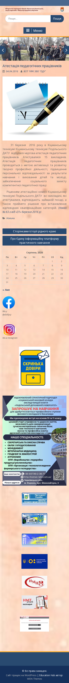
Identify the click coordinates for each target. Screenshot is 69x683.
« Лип (6, 289)
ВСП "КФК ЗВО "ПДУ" (35, 71)
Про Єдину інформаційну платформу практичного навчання (34, 241)
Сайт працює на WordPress (21, 675)
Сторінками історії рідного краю (34, 231)
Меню (37, 30)
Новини (10, 218)
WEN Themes (34, 678)
